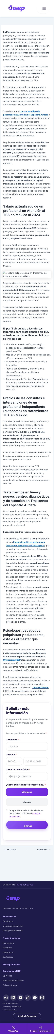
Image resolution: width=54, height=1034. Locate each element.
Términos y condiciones (12, 1007)
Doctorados (8, 957)
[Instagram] (42, 997)
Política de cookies (10, 1010)
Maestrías (7, 948)
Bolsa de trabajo (10, 985)
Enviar (28, 825)
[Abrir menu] (43, 8)
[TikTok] (27, 997)
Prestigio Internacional (13, 930)
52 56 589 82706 (25, 885)
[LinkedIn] (13, 997)
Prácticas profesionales (13, 980)
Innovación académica (12, 926)
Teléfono (11, 754)
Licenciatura (8, 943)
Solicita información (27, 1016)
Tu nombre (12, 739)
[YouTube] (20, 997)
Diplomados (8, 952)
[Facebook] (35, 997)
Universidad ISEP (12, 660)
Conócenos (8, 921)
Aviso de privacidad (10, 1004)
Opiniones (7, 976)
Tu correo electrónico (18, 769)
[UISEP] (13, 898)
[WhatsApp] (6, 997)
